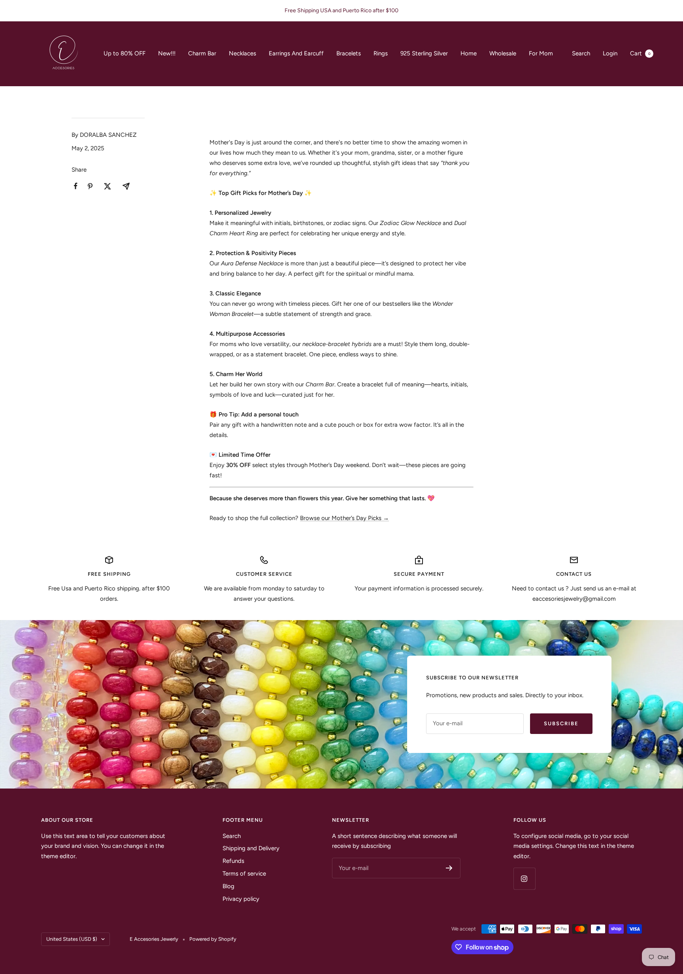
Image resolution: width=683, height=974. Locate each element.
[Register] (449, 868)
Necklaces (242, 53)
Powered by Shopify (212, 939)
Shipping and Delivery (251, 848)
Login (610, 53)
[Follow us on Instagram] (524, 878)
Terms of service (244, 873)
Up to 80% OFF (124, 53)
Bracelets (348, 53)
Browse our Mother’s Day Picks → (344, 518)
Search (581, 53)
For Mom (541, 53)
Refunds (233, 860)
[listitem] (75, 186)
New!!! (166, 53)
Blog (228, 886)
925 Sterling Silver (424, 53)
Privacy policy (241, 898)
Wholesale (502, 53)
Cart (640, 53)
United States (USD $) (71, 939)
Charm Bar (202, 53)
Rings (381, 53)
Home (468, 53)
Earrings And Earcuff (296, 53)
